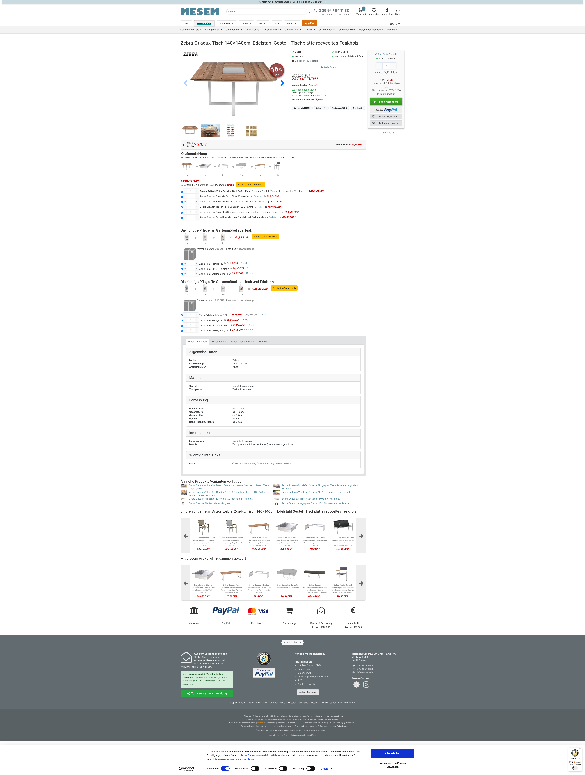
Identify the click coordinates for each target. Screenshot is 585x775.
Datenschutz (304, 672)
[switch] (255, 768)
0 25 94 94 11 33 (365, 669)
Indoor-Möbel (227, 23)
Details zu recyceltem (275, 463)
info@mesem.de (365, 672)
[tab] (197, 342)
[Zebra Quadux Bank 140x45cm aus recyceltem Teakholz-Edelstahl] (260, 165)
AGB (300, 680)
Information (387, 14)
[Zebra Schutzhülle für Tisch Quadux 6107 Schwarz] (241, 165)
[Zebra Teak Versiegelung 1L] (223, 237)
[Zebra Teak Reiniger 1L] (187, 237)
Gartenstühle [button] (233, 29)
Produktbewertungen (242, 341)
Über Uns (395, 24)
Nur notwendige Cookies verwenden (392, 765)
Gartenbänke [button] (292, 29)
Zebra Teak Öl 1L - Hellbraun (214, 269)
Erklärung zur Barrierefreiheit (313, 676)
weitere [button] (391, 29)
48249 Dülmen (321, 95)
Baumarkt (292, 23)
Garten (262, 23)
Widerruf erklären (308, 692)
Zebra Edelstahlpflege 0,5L (213, 315)
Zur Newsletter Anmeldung (208, 693)
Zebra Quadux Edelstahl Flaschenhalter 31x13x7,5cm (228, 201)
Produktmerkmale (197, 341)
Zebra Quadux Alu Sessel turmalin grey (209, 503)
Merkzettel (374, 14)
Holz (276, 23)
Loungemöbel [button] (212, 29)
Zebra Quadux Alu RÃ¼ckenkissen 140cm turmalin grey (311, 498)
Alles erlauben (392, 753)
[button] (282, 83)
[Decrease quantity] (379, 66)
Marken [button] (309, 29)
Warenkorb (361, 11)
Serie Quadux (330, 67)
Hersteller (264, 341)
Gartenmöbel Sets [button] (190, 29)
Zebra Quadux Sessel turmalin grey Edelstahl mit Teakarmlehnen (234, 217)
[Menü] (580, 749)
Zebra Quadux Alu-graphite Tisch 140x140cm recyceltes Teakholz (316, 503)
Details (324, 768)
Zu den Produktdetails (306, 60)
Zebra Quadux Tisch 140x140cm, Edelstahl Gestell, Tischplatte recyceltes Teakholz (252, 191)
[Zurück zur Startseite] (200, 11)
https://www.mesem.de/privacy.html (233, 758)
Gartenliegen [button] (272, 29)
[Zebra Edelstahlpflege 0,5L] (187, 288)
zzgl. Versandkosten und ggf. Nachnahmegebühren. (323, 716)
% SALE (309, 23)
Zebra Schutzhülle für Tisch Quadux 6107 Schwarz (226, 206)
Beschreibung (219, 341)
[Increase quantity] (393, 66)
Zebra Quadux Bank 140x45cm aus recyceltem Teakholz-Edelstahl (235, 212)
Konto (398, 14)
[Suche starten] (309, 11)
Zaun (186, 23)
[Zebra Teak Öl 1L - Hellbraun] (204, 237)
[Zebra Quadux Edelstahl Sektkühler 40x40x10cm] (205, 165)
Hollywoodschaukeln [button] (370, 29)
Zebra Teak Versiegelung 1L (213, 274)
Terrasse (246, 23)
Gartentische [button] (253, 29)
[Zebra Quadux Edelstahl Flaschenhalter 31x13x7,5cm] (223, 165)
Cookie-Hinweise (307, 684)
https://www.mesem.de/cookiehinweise (263, 755)
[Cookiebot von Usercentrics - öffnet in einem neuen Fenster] (186, 769)
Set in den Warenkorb (251, 184)
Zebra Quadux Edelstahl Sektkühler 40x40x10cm (226, 196)
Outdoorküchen (327, 29)
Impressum (304, 669)
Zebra (245, 463)
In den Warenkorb (387, 101)
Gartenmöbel (204, 23)
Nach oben (292, 642)
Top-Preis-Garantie (388, 54)
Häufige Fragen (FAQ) (309, 665)
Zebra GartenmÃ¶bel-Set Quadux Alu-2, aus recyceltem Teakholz (316, 492)
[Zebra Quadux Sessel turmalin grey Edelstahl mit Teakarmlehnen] (278, 165)
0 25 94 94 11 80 (365, 665)
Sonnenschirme (347, 29)
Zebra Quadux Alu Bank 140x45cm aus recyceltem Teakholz (221, 498)
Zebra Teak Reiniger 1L (211, 264)
